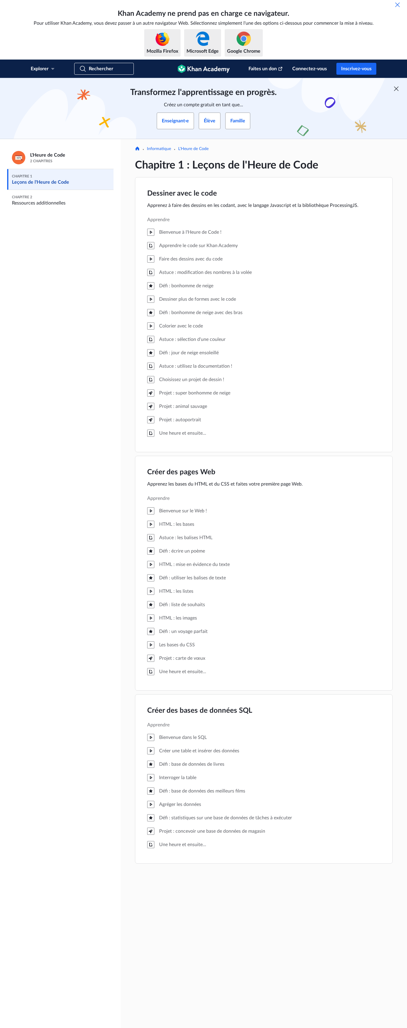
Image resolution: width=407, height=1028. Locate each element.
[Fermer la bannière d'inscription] (396, 89)
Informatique (159, 149)
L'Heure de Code (193, 149)
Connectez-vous (309, 68)
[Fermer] (397, 5)
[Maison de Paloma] (137, 149)
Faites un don (262, 68)
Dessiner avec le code (182, 193)
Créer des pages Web (181, 472)
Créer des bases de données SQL (199, 710)
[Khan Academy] (204, 69)
